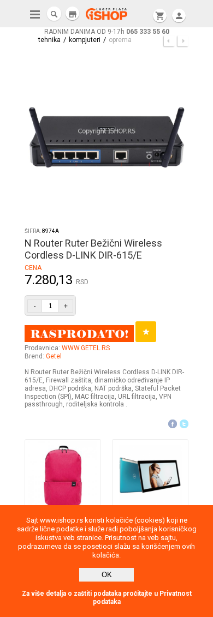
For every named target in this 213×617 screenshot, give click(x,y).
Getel (54, 356)
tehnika (49, 40)
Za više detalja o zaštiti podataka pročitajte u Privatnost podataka (107, 598)
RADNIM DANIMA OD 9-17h (106, 31)
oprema (120, 40)
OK (107, 575)
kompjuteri (84, 40)
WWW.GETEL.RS (86, 348)
